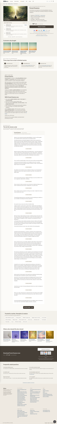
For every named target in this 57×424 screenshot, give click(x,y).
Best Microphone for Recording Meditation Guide (34, 396)
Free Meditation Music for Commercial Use (21, 403)
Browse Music (16, 1)
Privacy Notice (45, 393)
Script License (32, 374)
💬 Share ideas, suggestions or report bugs (41, 35)
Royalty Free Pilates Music (21, 397)
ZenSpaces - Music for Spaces (34, 411)
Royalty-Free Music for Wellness (22, 395)
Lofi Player (31, 412)
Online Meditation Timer (46, 411)
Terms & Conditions (46, 390)
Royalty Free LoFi (20, 401)
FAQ (26, 1)
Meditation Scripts (10, 3)
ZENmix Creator (19, 410)
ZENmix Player (32, 410)
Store (6, 3)
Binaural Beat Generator (20, 413)
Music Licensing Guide (33, 398)
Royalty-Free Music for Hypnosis (22, 392)
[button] (47, 1)
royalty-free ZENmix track (28, 65)
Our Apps (11, 1)
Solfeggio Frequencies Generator (22, 412)
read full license (42, 15)
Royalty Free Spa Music (20, 394)
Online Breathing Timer (46, 410)
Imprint (44, 391)
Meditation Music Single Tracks (22, 391)
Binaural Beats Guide (33, 401)
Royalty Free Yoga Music (21, 396)
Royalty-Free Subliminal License (48, 395)
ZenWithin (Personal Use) (21, 405)
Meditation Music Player (33, 413)
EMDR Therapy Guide (33, 399)
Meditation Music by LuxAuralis (22, 404)
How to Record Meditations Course (22, 414)
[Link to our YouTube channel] (33, 1)
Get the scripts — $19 (28, 307)
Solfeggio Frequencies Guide (34, 400)
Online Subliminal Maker (21, 411)
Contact (44, 389)
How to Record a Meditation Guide (35, 391)
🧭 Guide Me (22, 1)
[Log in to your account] (49, 1)
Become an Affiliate (46, 396)
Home (4, 3)
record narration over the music (46, 65)
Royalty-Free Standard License (47, 394)
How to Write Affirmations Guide (35, 397)
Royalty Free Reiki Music (21, 398)
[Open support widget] (54, 421)
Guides (30, 1)
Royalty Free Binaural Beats (21, 399)
